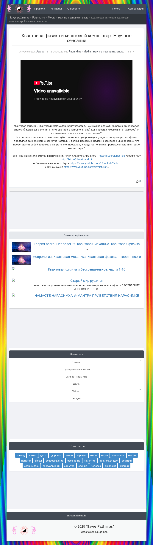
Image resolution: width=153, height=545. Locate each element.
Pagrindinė (38, 17)
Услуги (77, 398)
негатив (26, 460)
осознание (73, 460)
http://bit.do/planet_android (77, 159)
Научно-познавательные (73, 17)
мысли (132, 455)
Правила (39, 8)
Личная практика (76, 376)
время (32, 455)
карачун (81, 455)
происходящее (108, 460)
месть (93, 455)
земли (69, 455)
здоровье (55, 455)
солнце (82, 466)
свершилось (31, 466)
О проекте (73, 8)
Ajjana (40, 51)
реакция (127, 460)
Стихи (76, 384)
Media (51, 17)
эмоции (124, 466)
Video (75, 391)
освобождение (54, 460)
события (69, 466)
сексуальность (51, 466)
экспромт (110, 466)
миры (104, 455)
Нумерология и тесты (76, 369)
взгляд (21, 455)
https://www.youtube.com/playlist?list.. (86, 167)
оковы (38, 460)
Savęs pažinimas (19, 17)
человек (96, 466)
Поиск (116, 8)
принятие (90, 460)
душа (43, 455)
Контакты (56, 8)
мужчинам (118, 455)
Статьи (75, 362)
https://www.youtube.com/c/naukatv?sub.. (95, 163)
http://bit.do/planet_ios (112, 155)
